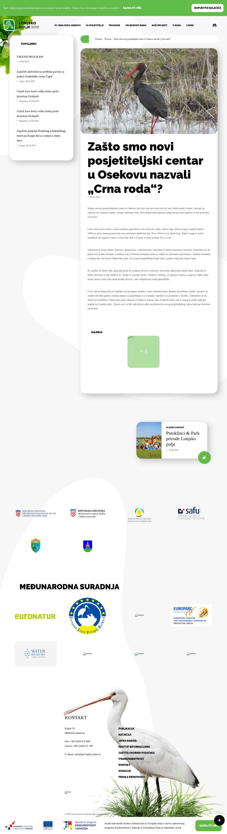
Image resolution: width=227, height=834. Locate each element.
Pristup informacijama (134, 746)
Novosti (107, 39)
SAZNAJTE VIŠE (208, 825)
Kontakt (124, 765)
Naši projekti (159, 25)
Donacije (124, 771)
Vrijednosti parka (135, 25)
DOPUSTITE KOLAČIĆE (207, 8)
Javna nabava (127, 740)
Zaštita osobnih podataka (136, 752)
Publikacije (126, 728)
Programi (114, 25)
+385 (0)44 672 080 (80, 741)
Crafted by (127, 814)
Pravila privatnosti (131, 777)
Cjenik (190, 25)
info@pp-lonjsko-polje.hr (88, 754)
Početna (98, 39)
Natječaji (124, 734)
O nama (177, 25)
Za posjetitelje (95, 25)
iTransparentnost (131, 758)
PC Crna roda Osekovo (68, 25)
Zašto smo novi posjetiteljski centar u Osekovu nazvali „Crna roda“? (142, 39)
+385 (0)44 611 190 (83, 746)
